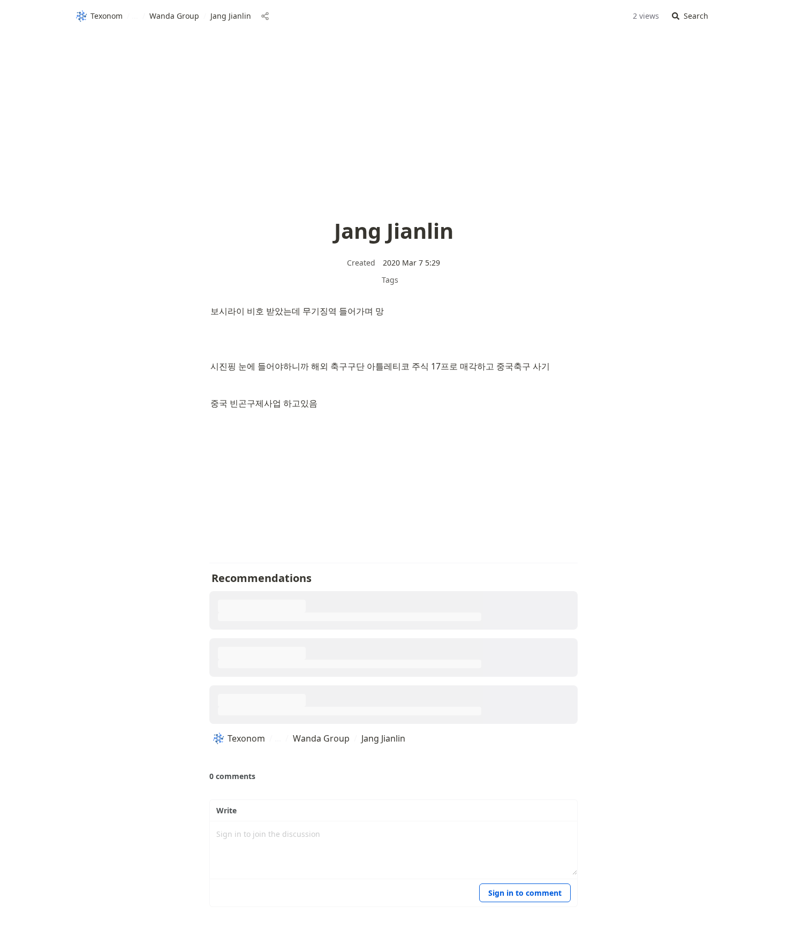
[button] (690, 16)
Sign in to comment (525, 893)
